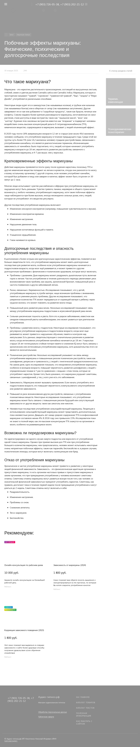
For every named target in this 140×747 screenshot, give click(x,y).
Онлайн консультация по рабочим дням (23, 565)
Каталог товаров (85, 702)
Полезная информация (83, 714)
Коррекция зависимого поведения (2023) (24, 630)
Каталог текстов (85, 707)
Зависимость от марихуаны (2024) (69, 565)
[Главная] (6, 34)
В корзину (27, 595)
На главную (83, 697)
